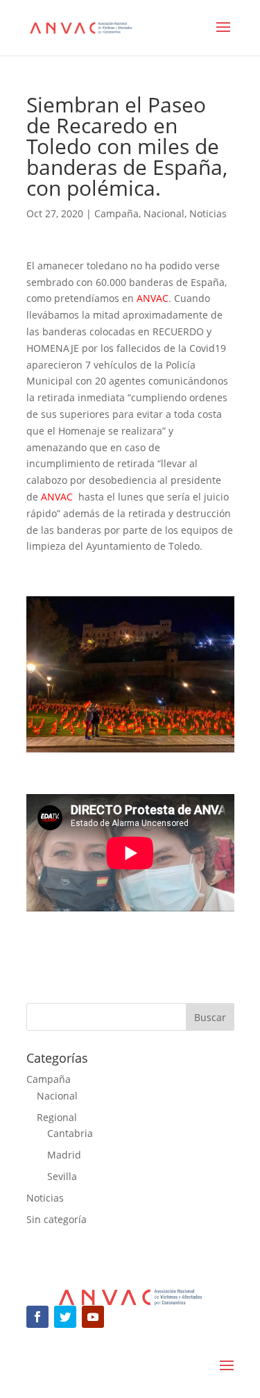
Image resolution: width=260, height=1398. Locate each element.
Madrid (64, 1154)
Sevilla (62, 1176)
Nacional (164, 213)
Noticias (208, 213)
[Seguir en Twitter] (65, 1317)
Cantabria (70, 1133)
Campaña (116, 213)
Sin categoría (56, 1219)
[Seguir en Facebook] (37, 1317)
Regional (57, 1117)
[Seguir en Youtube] (93, 1317)
